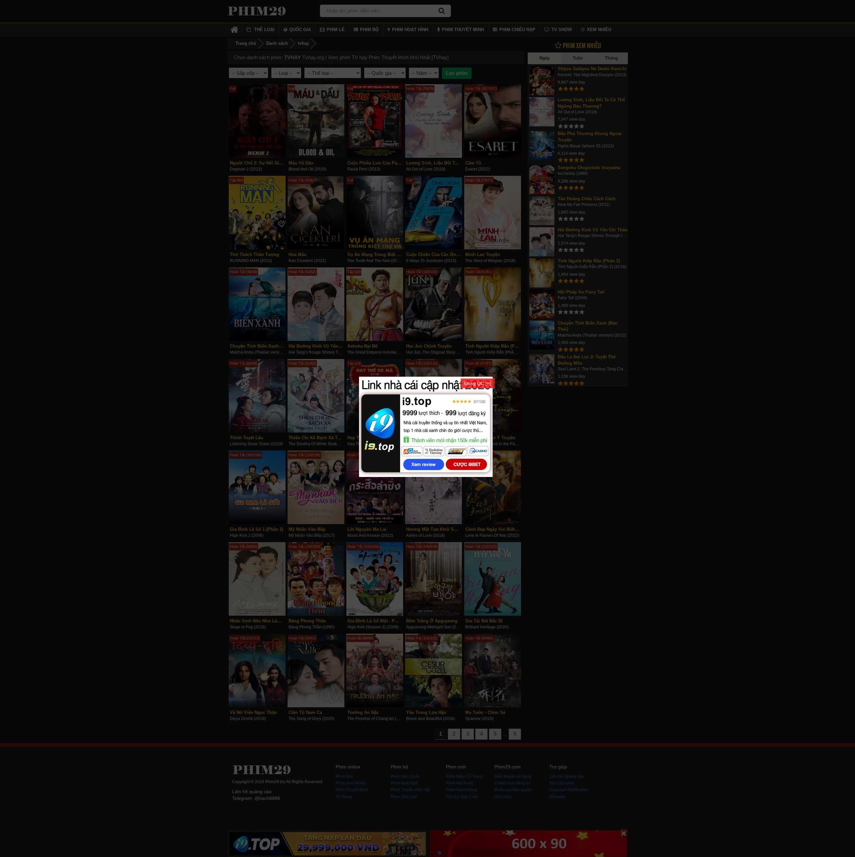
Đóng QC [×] (477, 383)
